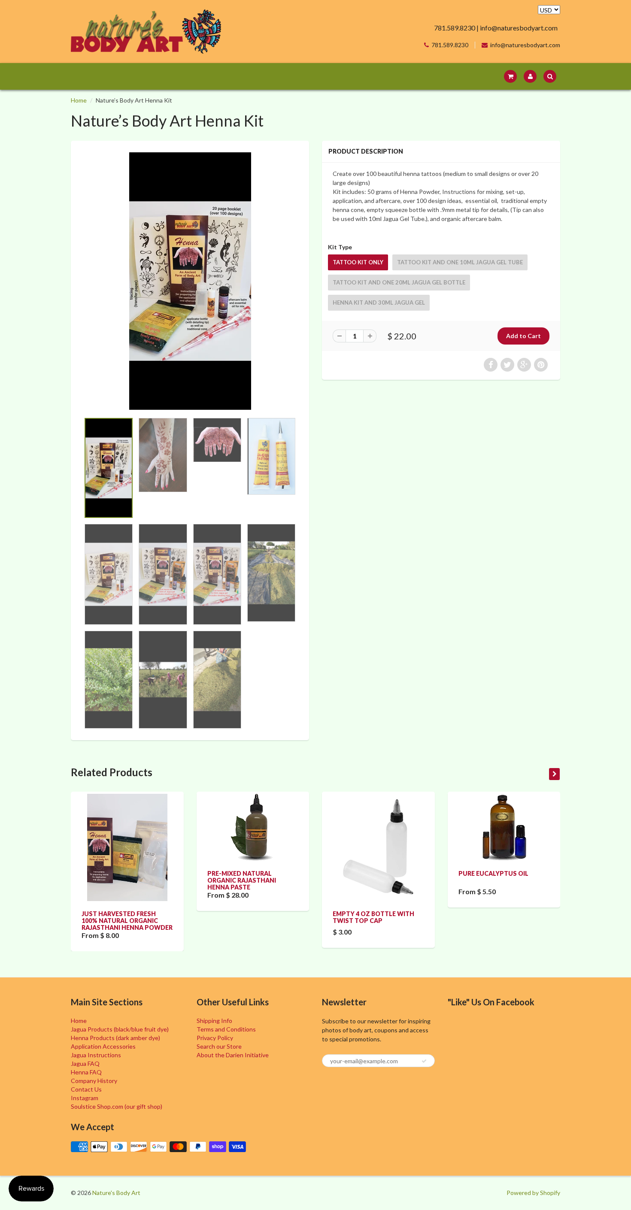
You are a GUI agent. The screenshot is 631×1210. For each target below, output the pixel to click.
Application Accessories (103, 1046)
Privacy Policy (215, 1037)
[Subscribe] (424, 1061)
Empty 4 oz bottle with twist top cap (373, 917)
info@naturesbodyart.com (525, 45)
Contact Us (86, 1089)
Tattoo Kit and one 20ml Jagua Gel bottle (399, 282)
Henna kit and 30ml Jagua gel (379, 302)
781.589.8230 (449, 45)
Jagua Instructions (96, 1055)
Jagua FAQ (85, 1063)
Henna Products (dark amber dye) (115, 1037)
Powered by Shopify (533, 1192)
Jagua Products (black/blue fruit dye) (120, 1029)
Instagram (84, 1097)
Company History (94, 1080)
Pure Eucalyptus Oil (493, 873)
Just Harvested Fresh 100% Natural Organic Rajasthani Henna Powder (127, 920)
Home (79, 100)
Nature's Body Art (116, 1192)
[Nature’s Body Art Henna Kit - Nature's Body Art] (190, 281)
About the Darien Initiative (233, 1055)
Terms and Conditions (226, 1029)
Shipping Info (214, 1020)
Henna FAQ (86, 1072)
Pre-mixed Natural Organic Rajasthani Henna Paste (241, 880)
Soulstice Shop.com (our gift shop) (116, 1106)
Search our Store (219, 1046)
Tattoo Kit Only (358, 262)
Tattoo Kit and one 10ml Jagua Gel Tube (460, 262)
